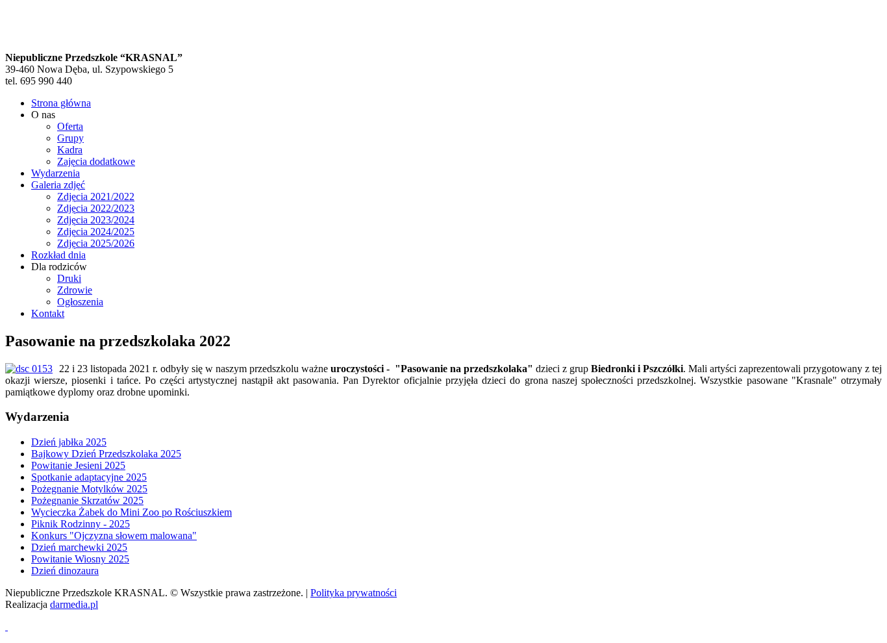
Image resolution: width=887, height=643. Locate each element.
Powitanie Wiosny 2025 (80, 558)
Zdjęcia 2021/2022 (95, 196)
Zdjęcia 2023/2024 (95, 219)
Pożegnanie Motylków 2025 (89, 488)
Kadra (69, 149)
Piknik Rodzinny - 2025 (80, 523)
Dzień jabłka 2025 (68, 442)
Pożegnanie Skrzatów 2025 (87, 500)
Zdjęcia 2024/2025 (95, 231)
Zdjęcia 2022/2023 (95, 208)
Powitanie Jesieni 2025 (78, 465)
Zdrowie (74, 290)
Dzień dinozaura (65, 570)
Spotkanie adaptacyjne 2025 (89, 477)
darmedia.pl (74, 604)
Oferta (70, 126)
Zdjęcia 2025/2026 (95, 243)
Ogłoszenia (80, 301)
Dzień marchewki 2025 (79, 547)
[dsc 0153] (29, 369)
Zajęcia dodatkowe (96, 161)
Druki (69, 278)
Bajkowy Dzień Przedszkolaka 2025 (106, 453)
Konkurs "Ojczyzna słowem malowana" (114, 535)
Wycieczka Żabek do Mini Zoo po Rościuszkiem (131, 512)
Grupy (70, 138)
